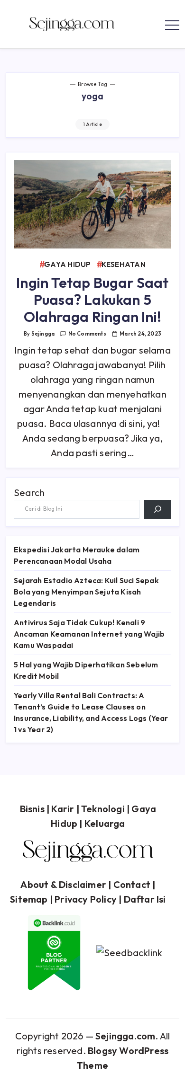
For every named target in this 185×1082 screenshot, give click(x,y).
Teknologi (103, 809)
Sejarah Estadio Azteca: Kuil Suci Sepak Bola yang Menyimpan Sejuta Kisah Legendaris (86, 592)
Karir (62, 809)
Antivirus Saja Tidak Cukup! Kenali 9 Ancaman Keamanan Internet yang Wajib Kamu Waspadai (89, 634)
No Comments (87, 333)
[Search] (157, 509)
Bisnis (32, 809)
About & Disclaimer (63, 884)
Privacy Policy (86, 899)
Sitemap (28, 899)
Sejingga (43, 333)
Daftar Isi (145, 899)
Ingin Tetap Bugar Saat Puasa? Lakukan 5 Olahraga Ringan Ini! (92, 300)
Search (29, 492)
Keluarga (104, 823)
